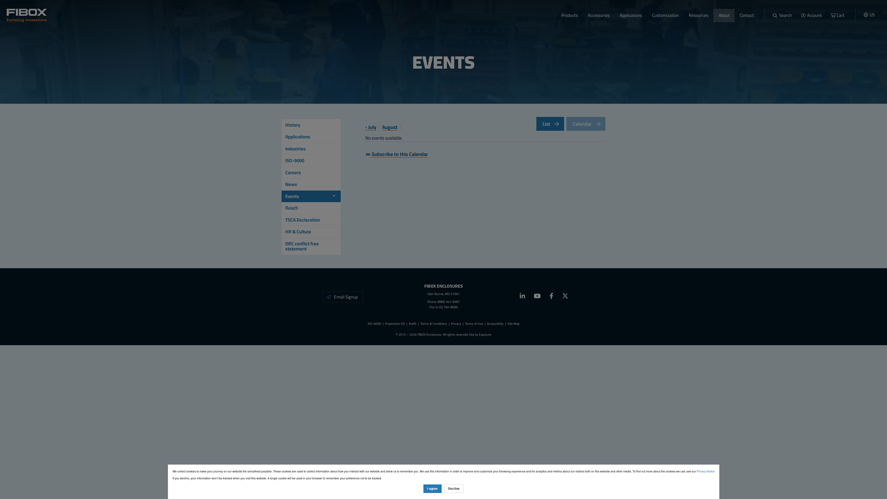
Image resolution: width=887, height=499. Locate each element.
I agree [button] (432, 488)
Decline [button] (454, 488)
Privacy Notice (706, 471)
